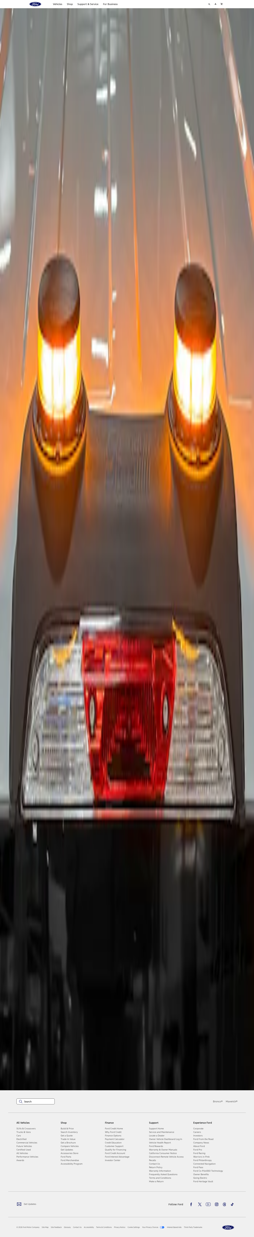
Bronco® (218, 1101)
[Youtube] (208, 1204)
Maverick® (232, 1101)
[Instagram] (216, 1204)
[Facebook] (192, 1204)
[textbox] (35, 1102)
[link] (45, 1227)
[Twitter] (200, 1204)
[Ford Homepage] (228, 1227)
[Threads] (224, 1204)
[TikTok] (232, 1204)
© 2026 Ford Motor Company (27, 1227)
